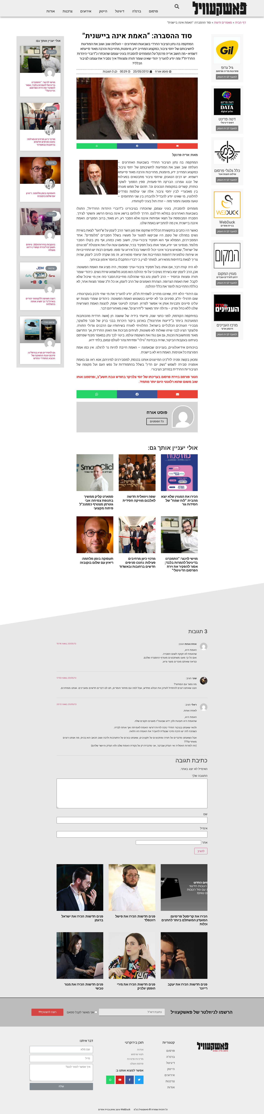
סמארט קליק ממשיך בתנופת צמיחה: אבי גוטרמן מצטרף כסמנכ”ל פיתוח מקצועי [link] (96, 502)
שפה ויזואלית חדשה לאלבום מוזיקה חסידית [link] (139, 498)
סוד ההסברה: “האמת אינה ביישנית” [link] (137, 36)
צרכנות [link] (67, 11)
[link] (219, 8)
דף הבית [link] (240, 22)
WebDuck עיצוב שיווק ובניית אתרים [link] (114, 1109)
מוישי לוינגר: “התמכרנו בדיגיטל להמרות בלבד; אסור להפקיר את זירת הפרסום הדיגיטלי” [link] (181, 564)
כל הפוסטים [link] (157, 421)
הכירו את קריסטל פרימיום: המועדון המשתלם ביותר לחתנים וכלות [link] (184, 920)
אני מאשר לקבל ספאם (80, 1012)
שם (205, 814)
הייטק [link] (103, 11)
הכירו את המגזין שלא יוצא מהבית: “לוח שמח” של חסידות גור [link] (179, 500)
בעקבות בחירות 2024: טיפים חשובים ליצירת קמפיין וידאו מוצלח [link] (40, 247)
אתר (204, 842)
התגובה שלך (199, 775)
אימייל (203, 828)
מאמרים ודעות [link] (223, 22)
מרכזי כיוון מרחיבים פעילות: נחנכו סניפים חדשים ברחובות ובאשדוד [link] (137, 562)
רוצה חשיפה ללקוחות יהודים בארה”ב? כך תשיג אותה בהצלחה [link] (40, 301)
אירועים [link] (85, 11)
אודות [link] (51, 11)
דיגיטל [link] (119, 11)
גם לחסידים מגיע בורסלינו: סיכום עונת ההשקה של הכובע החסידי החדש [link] (41, 355)
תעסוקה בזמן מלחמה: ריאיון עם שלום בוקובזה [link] (96, 560)
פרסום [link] (153, 11)
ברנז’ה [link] (136, 11)
